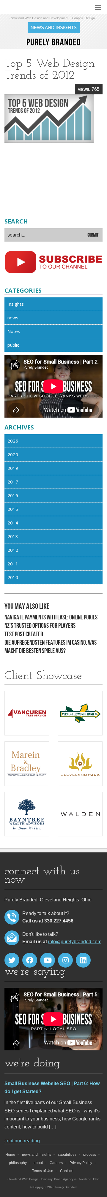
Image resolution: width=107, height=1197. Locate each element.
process (89, 1154)
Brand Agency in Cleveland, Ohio (77, 1179)
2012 (12, 550)
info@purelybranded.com (74, 941)
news (12, 318)
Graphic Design (83, 18)
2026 (12, 441)
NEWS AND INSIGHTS (54, 27)
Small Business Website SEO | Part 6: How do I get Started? (52, 1087)
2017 (12, 482)
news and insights (36, 1154)
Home (10, 1154)
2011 (12, 564)
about (38, 1163)
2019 (12, 468)
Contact (66, 1171)
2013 (12, 536)
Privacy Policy (81, 1163)
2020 (12, 454)
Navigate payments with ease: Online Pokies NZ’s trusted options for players (50, 621)
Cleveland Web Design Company (29, 1179)
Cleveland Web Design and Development (39, 18)
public (13, 345)
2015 (12, 509)
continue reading (22, 1140)
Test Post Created (23, 634)
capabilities (67, 1154)
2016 (12, 495)
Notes (13, 331)
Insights (15, 304)
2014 (12, 523)
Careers (56, 1163)
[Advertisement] (53, 178)
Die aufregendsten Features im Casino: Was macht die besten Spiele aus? (50, 647)
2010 (12, 577)
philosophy (18, 1163)
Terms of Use (42, 1171)
